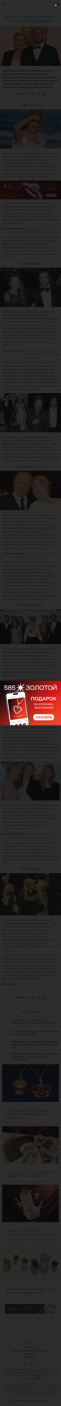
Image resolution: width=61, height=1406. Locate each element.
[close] (55, 5)
